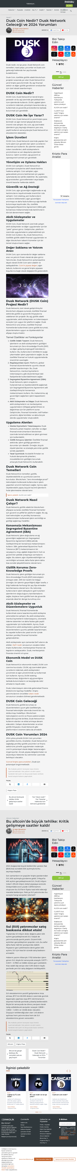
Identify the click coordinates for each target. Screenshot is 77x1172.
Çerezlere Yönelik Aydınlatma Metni (8, 1167)
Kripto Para (12, 790)
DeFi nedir (17, 645)
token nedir (33, 694)
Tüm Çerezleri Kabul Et (43, 1159)
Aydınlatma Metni (70, 1131)
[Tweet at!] (10, 784)
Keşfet (41, 10)
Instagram (54, 49)
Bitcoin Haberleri (44, 1131)
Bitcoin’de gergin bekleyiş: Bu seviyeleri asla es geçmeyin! (15, 1054)
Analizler (28, 10)
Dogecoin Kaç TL (45, 1140)
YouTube (61, 55)
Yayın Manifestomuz (26, 1127)
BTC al (61, 77)
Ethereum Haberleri (45, 1133)
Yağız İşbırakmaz (20, 829)
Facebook (67, 49)
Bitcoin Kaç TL (44, 1138)
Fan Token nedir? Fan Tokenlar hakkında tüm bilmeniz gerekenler (37, 800)
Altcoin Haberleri (12, 818)
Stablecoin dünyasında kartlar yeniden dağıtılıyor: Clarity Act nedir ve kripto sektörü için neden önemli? (61, 127)
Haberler (11, 10)
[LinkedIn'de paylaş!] (18, 784)
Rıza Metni (72, 1133)
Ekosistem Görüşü (64, 11)
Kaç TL (34, 10)
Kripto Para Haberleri (46, 1129)
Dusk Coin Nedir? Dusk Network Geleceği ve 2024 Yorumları (38, 1054)
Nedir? (8, 17)
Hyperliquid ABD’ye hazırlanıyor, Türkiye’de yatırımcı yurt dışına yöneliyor (60, 98)
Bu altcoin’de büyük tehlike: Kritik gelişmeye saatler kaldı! (16, 800)
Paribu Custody (44, 1127)
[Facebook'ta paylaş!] (27, 784)
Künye (22, 1125)
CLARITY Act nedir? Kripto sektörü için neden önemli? (61, 114)
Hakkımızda (24, 1122)
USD (64, 72)
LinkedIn (61, 49)
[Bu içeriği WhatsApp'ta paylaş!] (36, 784)
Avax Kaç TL (43, 1142)
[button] (67, 1071)
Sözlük (56, 10)
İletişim (23, 1136)
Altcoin (10, 1044)
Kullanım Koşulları (26, 1129)
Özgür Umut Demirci (21, 28)
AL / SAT (69, 5)
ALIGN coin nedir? (19, 495)
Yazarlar (49, 10)
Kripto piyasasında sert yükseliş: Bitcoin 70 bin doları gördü (60, 142)
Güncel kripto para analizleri (18, 762)
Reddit (73, 55)
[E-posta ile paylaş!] (44, 784)
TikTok (73, 49)
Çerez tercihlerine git (26, 1159)
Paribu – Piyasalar (45, 1124)
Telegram (67, 55)
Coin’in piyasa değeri (28, 266)
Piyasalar (20, 10)
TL (61, 72)
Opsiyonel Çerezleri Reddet (64, 1159)
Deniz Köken (11, 1107)
